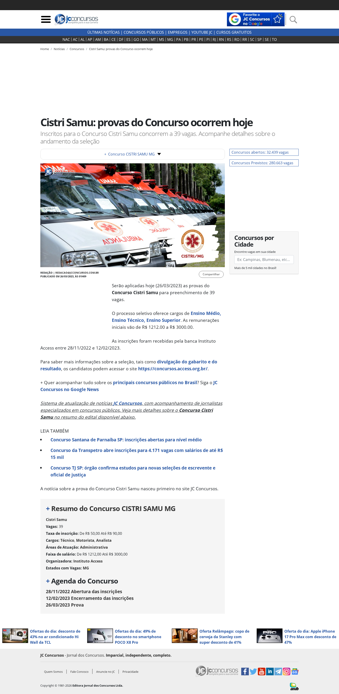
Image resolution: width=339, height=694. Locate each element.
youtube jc (201, 32)
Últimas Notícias (103, 32)
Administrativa (94, 547)
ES (128, 39)
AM (98, 39)
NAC (66, 39)
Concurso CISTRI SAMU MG (129, 154)
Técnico (67, 540)
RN (221, 39)
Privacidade (130, 672)
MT (153, 39)
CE (113, 39)
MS (161, 39)
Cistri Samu (56, 519)
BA (106, 39)
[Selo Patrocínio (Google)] (256, 18)
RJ (214, 39)
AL (82, 39)
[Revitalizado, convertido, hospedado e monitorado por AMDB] (294, 686)
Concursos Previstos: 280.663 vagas (262, 162)
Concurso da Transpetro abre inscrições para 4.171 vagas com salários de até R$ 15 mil (137, 453)
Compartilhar (211, 274)
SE (267, 39)
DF (121, 39)
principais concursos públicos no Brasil (155, 382)
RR (244, 39)
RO (236, 39)
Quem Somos (53, 672)
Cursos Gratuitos (234, 32)
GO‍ (136, 39)
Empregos (177, 32)
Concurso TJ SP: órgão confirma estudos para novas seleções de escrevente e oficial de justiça (133, 471)
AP (90, 39)
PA (178, 39)
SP (259, 39)
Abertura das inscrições (84, 591)
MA (145, 39)
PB (186, 39)
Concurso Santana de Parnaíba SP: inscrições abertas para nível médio (126, 440)
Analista (104, 540)
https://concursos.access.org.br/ (173, 368)
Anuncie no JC (105, 672)
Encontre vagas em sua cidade (255, 252)
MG (170, 39)
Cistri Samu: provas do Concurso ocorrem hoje (121, 49)
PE (201, 39)
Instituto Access (88, 561)
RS (229, 39)
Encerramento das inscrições (90, 598)
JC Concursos (127, 403)
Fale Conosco (79, 672)
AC (75, 39)
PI (208, 39)
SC (252, 39)
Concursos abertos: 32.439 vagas (260, 152)
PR (193, 39)
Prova (65, 605)
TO (274, 39)
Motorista (85, 540)
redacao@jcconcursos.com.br (77, 272)
